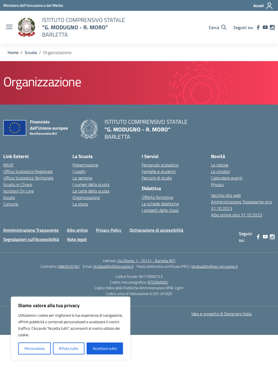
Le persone (82, 178)
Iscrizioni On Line (18, 191)
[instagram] (272, 27)
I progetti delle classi (160, 210)
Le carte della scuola (90, 191)
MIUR (8, 165)
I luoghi (79, 171)
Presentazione (85, 165)
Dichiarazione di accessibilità (156, 230)
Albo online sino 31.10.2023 (236, 215)
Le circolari (220, 171)
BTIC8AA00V (158, 282)
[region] (70, 328)
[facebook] (258, 27)
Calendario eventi (226, 178)
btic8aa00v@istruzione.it (113, 266)
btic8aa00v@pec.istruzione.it (214, 266)
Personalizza (34, 348)
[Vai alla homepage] (26, 27)
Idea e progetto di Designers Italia (221, 313)
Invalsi (9, 197)
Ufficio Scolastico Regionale (28, 171)
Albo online (77, 230)
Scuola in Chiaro (17, 184)
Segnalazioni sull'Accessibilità (31, 239)
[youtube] (265, 27)
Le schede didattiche (160, 203)
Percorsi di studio (157, 178)
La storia (80, 204)
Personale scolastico (160, 165)
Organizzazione (86, 197)
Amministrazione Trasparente (31, 230)
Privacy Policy (108, 230)
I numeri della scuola (90, 184)
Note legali (77, 239)
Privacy (217, 184)
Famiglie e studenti (159, 171)
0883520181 (69, 266)
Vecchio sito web (226, 195)
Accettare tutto (105, 348)
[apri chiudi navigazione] (9, 27)
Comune (10, 204)
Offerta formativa (157, 197)
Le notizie (219, 165)
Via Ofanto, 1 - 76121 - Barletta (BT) (146, 260)
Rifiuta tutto (68, 348)
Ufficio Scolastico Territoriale (28, 178)
